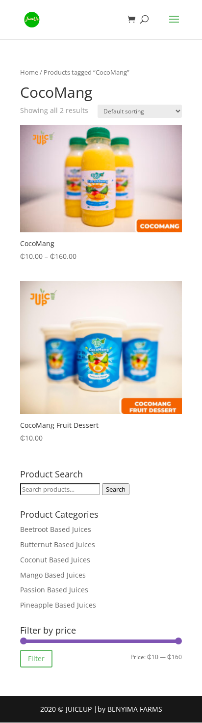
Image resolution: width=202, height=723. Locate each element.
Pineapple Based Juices (58, 605)
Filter (36, 658)
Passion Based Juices (54, 589)
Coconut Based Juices (55, 559)
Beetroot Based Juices (55, 529)
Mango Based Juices (53, 575)
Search (116, 489)
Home (29, 72)
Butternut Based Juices (57, 544)
